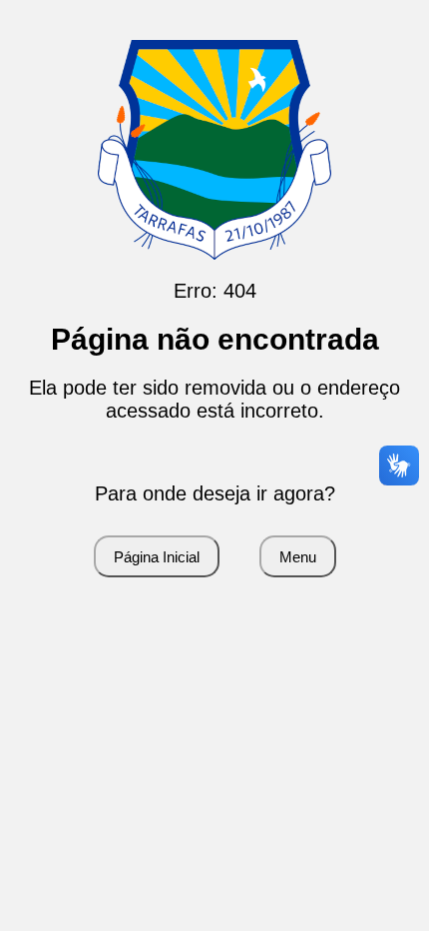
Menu (297, 556)
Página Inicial (157, 556)
